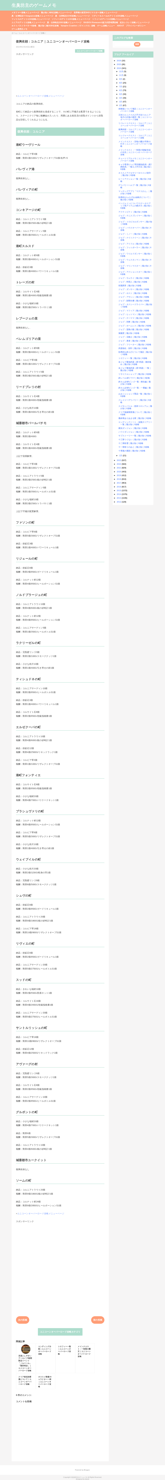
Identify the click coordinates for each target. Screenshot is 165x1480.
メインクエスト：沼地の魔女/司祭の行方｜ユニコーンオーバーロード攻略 (135, 143)
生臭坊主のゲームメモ (34, 5)
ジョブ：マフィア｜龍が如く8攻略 (133, 310)
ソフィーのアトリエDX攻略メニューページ (71, 19)
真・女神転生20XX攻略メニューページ (64, 22)
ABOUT (120, 26)
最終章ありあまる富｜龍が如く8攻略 (134, 418)
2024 (119, 68)
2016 (119, 487)
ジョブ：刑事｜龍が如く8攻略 (131, 322)
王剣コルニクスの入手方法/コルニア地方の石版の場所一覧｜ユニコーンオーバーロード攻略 (135, 117)
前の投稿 (97, 1320)
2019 (119, 475)
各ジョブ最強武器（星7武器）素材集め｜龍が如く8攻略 (134, 363)
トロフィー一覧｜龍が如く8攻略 (132, 358)
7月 (121, 86)
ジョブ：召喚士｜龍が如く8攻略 (132, 337)
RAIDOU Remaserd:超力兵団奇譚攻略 (101, 22)
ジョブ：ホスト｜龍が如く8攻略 (132, 293)
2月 (121, 105)
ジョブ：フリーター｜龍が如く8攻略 (134, 344)
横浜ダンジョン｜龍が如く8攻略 (132, 428)
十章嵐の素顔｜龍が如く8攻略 (131, 451)
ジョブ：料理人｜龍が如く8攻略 (132, 282)
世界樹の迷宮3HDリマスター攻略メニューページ (95, 12)
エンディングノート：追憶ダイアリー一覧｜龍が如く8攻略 (135, 423)
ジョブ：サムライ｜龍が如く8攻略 (133, 278)
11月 (121, 75)
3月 (121, 102)
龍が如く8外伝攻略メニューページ (56, 12)
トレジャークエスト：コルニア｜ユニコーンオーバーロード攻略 (135, 136)
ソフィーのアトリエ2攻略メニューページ (110, 19)
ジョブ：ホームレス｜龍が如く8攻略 (134, 326)
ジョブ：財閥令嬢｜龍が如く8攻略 (133, 301)
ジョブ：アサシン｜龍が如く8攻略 (133, 297)
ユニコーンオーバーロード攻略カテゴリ (60, 1332)
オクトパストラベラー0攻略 (24, 26)
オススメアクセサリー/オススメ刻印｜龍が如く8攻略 (134, 174)
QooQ (87, 1479)
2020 (119, 472)
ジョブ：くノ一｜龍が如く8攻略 (132, 234)
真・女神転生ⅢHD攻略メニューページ (72, 16)
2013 (119, 498)
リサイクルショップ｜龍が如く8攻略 (134, 374)
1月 (121, 455)
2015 (119, 490)
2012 (119, 502)
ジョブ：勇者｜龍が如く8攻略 (131, 341)
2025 (119, 64)
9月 (121, 79)
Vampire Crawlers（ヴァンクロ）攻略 (78, 26)
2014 (119, 494)
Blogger (86, 1470)
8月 (121, 83)
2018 (119, 479)
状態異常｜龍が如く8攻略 (129, 285)
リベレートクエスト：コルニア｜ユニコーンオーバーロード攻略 (135, 124)
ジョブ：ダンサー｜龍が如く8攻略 (133, 289)
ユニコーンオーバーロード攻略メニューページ (40, 96)
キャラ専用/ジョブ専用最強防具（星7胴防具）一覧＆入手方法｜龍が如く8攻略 (135, 166)
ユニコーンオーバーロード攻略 (90, 51)
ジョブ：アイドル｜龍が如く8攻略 (133, 244)
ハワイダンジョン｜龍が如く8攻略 (133, 432)
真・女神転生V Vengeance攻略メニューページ (32, 16)
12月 (121, 71)
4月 (121, 98)
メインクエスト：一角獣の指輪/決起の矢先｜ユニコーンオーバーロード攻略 (135, 152)
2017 (119, 483)
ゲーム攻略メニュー (106, 26)
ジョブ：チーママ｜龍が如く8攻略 (133, 318)
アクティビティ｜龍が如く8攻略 (132, 212)
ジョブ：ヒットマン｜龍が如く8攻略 (134, 314)
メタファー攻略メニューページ (25, 12)
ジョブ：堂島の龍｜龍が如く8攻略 (133, 329)
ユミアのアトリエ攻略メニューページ (28, 22)
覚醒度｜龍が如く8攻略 (128, 333)
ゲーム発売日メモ (19, 29)
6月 (121, 90)
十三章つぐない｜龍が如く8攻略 (132, 439)
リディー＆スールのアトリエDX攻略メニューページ (115, 16)
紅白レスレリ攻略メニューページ (135, 22)
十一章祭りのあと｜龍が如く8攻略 (133, 447)
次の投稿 (22, 1320)
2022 (119, 464)
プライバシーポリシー (136, 26)
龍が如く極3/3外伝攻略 (48, 26)
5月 (121, 94)
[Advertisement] (60, 74)
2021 (119, 468)
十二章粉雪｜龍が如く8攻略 (130, 443)
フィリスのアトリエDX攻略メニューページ (31, 19)
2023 (119, 460)
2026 (119, 60)
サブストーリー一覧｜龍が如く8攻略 (134, 436)
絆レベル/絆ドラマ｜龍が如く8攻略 (134, 378)
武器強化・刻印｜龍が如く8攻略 (132, 348)
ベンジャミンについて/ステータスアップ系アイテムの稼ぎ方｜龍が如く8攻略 (135, 205)
